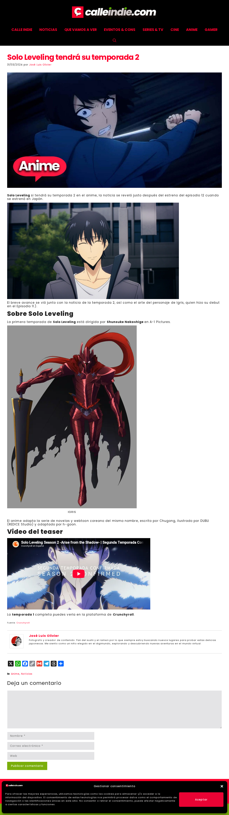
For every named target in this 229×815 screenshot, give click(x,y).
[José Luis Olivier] (16, 647)
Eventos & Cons (119, 29)
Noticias (48, 29)
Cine (174, 29)
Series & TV (153, 29)
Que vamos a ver (80, 29)
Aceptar (201, 799)
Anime (192, 29)
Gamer (211, 29)
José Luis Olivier (44, 635)
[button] (222, 786)
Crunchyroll (23, 622)
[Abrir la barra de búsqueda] (114, 40)
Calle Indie (21, 29)
